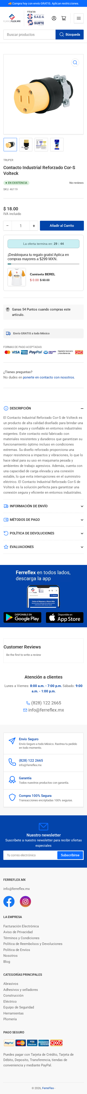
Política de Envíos (16, 950)
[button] (67, 183)
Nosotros (10, 956)
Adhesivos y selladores (20, 990)
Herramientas (13, 1013)
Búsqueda (73, 35)
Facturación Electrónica (21, 926)
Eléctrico (10, 1002)
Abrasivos (10, 984)
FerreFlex (48, 1088)
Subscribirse (70, 855)
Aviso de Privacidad (18, 932)
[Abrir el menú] (79, 18)
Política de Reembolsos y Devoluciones (32, 944)
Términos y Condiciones (21, 938)
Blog (6, 962)
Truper (8, 160)
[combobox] (43, 34)
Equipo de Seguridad (18, 1007)
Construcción (13, 996)
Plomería (10, 1019)
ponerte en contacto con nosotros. (49, 377)
